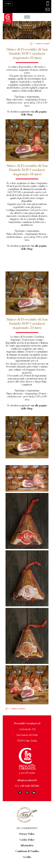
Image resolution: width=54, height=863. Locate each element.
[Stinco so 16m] (27, 521)
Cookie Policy (27, 840)
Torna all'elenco (43, 43)
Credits (27, 857)
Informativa (27, 845)
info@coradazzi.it (27, 780)
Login (8, 3)
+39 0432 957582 (29, 786)
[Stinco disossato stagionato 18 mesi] (27, 578)
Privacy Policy (27, 834)
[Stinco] (27, 478)
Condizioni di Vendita (27, 851)
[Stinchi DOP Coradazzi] (27, 684)
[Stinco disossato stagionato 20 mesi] (27, 636)
